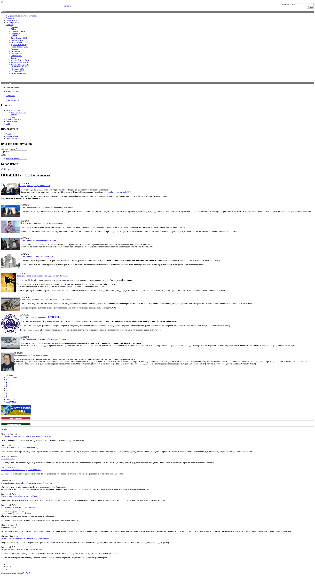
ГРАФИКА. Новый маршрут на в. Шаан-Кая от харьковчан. (26, 436)
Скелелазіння (16, 53)
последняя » (11, 402)
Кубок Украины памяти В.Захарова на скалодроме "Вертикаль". (47, 207)
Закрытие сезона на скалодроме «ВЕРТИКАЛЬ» (40, 317)
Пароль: (5, 151)
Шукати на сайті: (288, 4)
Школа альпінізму (18, 73)
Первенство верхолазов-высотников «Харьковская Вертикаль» (42, 276)
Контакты (19, 6)
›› (6, 569)
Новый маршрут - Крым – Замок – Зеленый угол (21, 549)
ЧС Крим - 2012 (17, 69)
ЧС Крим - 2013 (17, 71)
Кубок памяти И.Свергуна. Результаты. (36, 256)
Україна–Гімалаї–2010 (20, 60)
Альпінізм (15, 27)
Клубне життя (17, 40)
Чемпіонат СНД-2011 (20, 67)
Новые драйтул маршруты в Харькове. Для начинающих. (25, 538)
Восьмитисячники (18, 112)
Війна (13, 29)
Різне (8, 124)
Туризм (14, 58)
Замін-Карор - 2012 (19, 38)
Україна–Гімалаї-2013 (20, 62)
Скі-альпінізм (16, 56)
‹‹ (6, 564)
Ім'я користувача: (9, 149)
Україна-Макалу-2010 (20, 64)
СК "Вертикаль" (13, 22)
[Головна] (2, 2)
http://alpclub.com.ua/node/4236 (118, 192)
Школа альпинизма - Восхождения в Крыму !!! (21, 496)
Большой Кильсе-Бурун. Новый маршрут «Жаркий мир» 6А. (26, 483)
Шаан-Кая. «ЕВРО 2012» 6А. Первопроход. (19, 447)
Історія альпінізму (13, 119)
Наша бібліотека (13, 91)
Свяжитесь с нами (6, 6)
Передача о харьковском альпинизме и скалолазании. (42, 223)
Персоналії (10, 96)
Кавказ (14, 115)
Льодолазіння (16, 42)
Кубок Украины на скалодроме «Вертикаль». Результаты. (44, 339)
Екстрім (14, 36)
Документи (15, 33)
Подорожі (15, 49)
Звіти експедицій (13, 110)
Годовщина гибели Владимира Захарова (31, 355)
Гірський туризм (18, 31)
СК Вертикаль (17, 51)
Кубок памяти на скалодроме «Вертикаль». (38, 240)
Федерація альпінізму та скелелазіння (21, 16)
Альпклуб (10, 18)
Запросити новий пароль (16, 159)
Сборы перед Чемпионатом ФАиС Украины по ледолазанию (45, 299)
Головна (67, 6)
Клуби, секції (11, 20)
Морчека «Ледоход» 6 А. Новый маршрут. (19, 507)
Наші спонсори (12, 100)
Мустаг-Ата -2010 (18, 45)
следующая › (11, 399)
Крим (13, 117)
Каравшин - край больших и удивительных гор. (21, 470)
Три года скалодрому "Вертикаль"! (35, 186)
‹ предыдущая (11, 377)
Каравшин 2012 (8, 459)
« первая (9, 375)
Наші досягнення (13, 87)
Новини (9, 25)
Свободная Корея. (8, 527)
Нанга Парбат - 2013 (19, 47)
